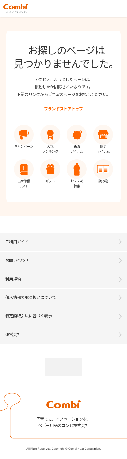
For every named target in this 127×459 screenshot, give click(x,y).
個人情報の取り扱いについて (30, 297)
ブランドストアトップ (63, 108)
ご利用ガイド (17, 241)
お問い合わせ (17, 260)
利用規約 (13, 279)
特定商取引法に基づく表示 (28, 316)
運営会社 (13, 334)
